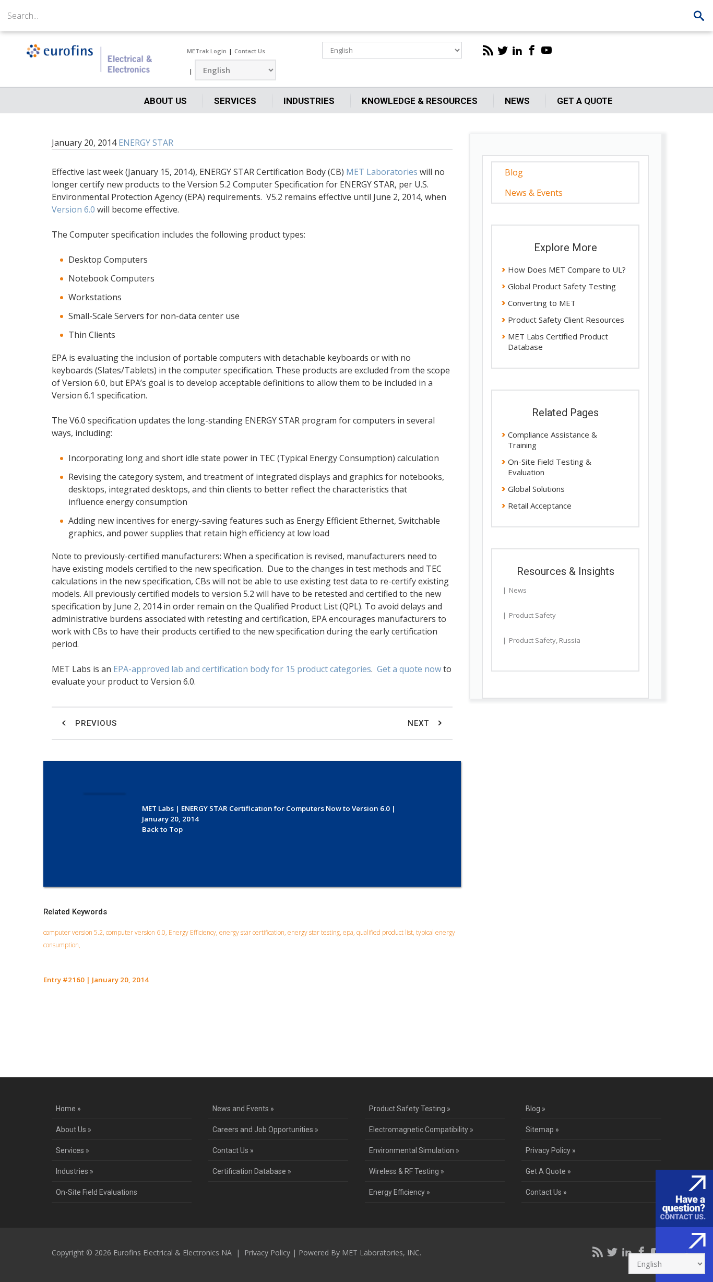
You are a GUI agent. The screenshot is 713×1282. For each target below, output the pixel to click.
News (517, 101)
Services (235, 101)
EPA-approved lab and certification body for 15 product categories (242, 669)
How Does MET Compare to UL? (567, 269)
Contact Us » (233, 1150)
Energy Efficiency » (399, 1192)
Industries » (74, 1171)
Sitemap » (542, 1129)
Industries (309, 101)
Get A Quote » (548, 1171)
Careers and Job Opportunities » (265, 1129)
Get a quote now (409, 669)
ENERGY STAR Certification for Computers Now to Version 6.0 (285, 808)
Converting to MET (542, 303)
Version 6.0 (73, 209)
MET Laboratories (382, 172)
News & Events (534, 192)
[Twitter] (502, 50)
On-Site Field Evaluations (96, 1192)
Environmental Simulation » (414, 1150)
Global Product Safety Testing (562, 286)
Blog (514, 172)
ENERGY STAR (145, 142)
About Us (165, 101)
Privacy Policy (267, 1252)
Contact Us (249, 51)
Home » (68, 1108)
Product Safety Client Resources (566, 319)
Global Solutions (536, 489)
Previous (95, 723)
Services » (72, 1150)
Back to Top (162, 829)
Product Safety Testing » (409, 1108)
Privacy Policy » (551, 1150)
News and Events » (243, 1108)
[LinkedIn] (517, 50)
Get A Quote (585, 101)
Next (420, 723)
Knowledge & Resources (420, 101)
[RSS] (488, 50)
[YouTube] (546, 50)
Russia (569, 640)
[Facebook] (532, 50)
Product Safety (532, 615)
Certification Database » (251, 1171)
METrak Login (207, 51)
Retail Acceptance (540, 505)
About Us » (73, 1129)
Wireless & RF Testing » (406, 1171)
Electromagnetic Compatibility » (421, 1129)
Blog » (535, 1108)
